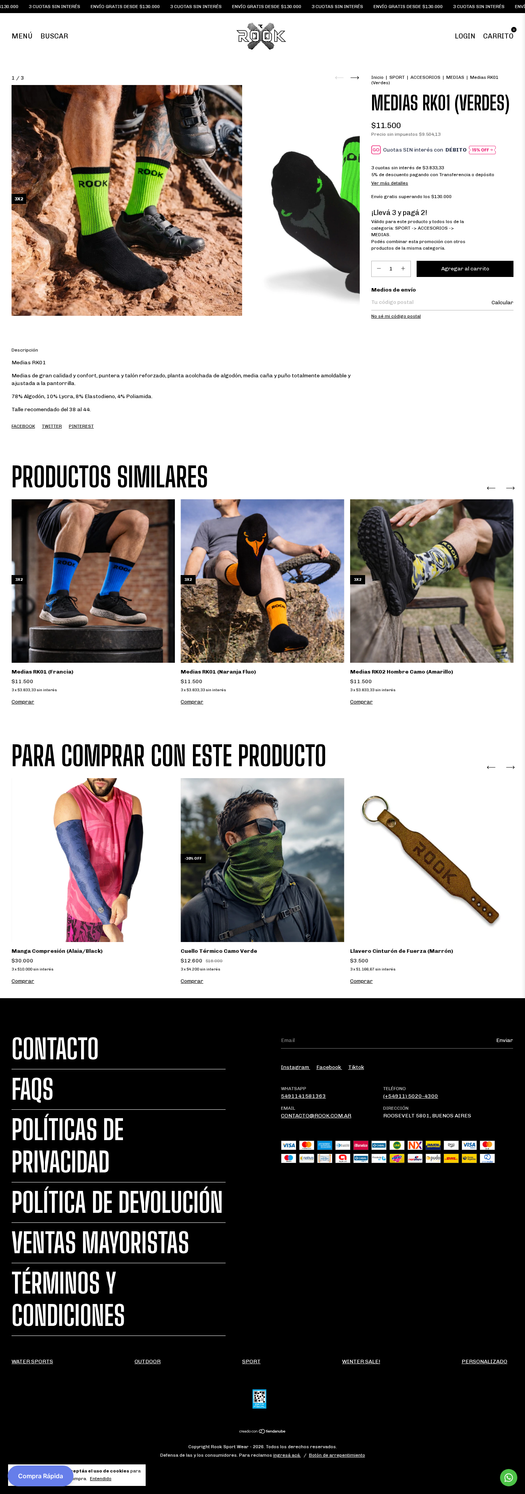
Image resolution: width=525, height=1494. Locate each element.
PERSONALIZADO (484, 1361)
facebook (329, 1067)
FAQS (32, 1089)
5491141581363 (303, 1096)
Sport (251, 1361)
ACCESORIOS (425, 77)
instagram (295, 1067)
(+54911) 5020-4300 (410, 1096)
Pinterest (81, 426)
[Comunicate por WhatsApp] (508, 1477)
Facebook (23, 426)
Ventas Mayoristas (100, 1243)
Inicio (377, 77)
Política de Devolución (117, 1202)
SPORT (397, 77)
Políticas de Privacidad (68, 1146)
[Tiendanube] (263, 1432)
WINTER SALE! (361, 1361)
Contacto (55, 1049)
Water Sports (32, 1361)
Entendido (100, 1478)
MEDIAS (455, 77)
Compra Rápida (40, 1476)
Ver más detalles (389, 183)
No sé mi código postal (396, 316)
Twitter (52, 426)
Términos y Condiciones (68, 1299)
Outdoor (148, 1361)
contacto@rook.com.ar (316, 1115)
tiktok (356, 1067)
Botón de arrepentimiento (337, 1455)
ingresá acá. (287, 1455)
